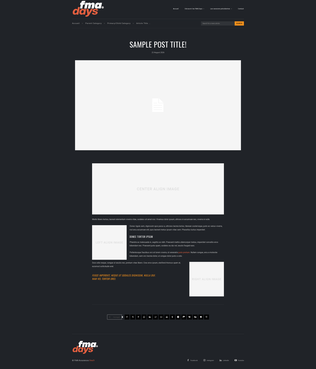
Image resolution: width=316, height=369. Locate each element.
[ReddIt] (155, 317)
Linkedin (226, 360)
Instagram (210, 360)
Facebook (194, 360)
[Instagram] (204, 360)
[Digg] (195, 317)
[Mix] (183, 317)
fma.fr (92, 360)
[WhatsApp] (144, 317)
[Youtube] (235, 360)
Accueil (76, 23)
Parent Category (93, 23)
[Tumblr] (172, 317)
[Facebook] (127, 317)
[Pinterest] (138, 317)
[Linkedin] (149, 317)
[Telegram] (178, 317)
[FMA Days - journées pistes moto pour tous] (88, 9)
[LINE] (200, 317)
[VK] (189, 317)
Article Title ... (143, 23)
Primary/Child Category (118, 23)
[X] (132, 317)
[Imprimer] (166, 317)
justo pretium (184, 252)
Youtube (241, 360)
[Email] (161, 317)
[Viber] (206, 317)
